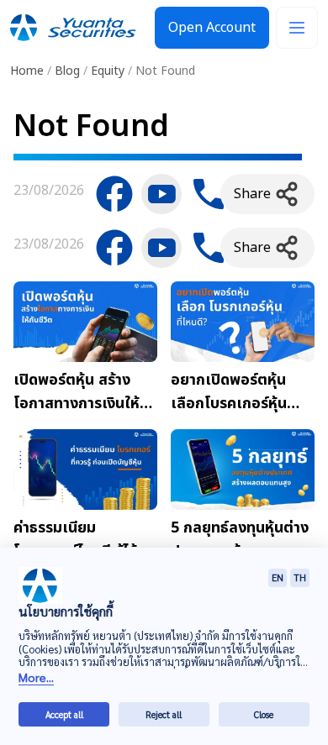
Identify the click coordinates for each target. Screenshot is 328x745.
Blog (67, 71)
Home (27, 71)
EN (277, 577)
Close (263, 714)
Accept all (64, 714)
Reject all (163, 714)
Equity (107, 71)
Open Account (212, 28)
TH (300, 577)
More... (36, 677)
